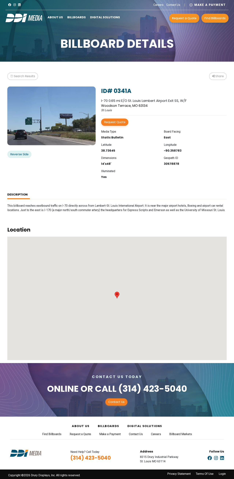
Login (222, 474)
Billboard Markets (180, 434)
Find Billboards (215, 18)
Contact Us (173, 5)
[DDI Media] (23, 17)
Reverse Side (19, 154)
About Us (55, 17)
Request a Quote (184, 18)
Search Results (24, 76)
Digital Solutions (105, 17)
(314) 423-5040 (152, 389)
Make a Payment (210, 5)
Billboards (76, 17)
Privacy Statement (179, 474)
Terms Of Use (205, 474)
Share (219, 76)
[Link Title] (9, 5)
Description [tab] (17, 194)
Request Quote (114, 122)
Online (63, 389)
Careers (158, 5)
